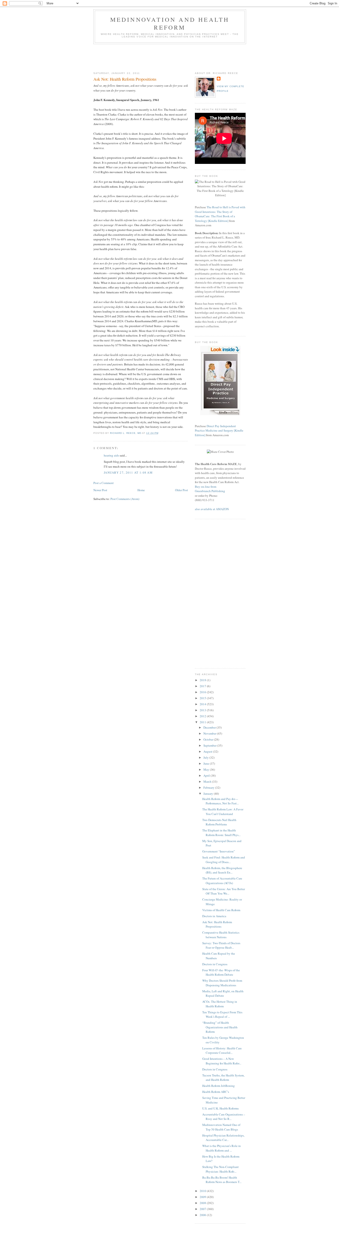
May (206, 769)
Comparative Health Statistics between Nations (220, 934)
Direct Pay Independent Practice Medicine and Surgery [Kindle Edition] (219, 430)
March (207, 781)
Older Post (181, 490)
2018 (203, 680)
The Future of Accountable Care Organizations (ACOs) (222, 880)
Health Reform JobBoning (218, 1086)
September (210, 745)
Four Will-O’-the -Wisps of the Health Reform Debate (221, 972)
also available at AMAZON (212, 509)
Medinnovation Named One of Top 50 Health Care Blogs (221, 1127)
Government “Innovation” (218, 851)
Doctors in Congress (214, 964)
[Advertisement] (177, 56)
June (206, 763)
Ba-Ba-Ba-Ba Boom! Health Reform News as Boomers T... (221, 1179)
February (209, 787)
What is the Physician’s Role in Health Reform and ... (221, 1148)
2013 (203, 710)
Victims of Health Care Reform (221, 910)
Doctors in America (214, 916)
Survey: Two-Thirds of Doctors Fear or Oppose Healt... (221, 945)
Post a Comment (103, 483)
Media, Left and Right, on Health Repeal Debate (223, 993)
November (210, 733)
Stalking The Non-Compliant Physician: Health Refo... (220, 1169)
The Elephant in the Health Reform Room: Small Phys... (221, 832)
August (208, 751)
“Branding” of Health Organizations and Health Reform (220, 1027)
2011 (203, 722)
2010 (203, 1191)
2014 (203, 704)
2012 (203, 716)
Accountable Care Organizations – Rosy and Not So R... (223, 1116)
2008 (203, 1203)
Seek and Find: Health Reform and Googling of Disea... (223, 859)
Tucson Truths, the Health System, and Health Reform (223, 1077)
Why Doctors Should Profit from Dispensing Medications (222, 982)
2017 (203, 686)
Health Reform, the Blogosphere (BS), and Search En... (222, 870)
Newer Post (100, 490)
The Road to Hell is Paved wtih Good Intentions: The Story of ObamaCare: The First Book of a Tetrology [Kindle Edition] (220, 214)
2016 (203, 692)
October (208, 739)
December (210, 727)
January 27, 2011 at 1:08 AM (128, 472)
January (208, 793)
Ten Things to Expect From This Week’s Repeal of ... (222, 1014)
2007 (203, 1209)
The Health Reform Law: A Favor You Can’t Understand (222, 811)
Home (141, 490)
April (207, 775)
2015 (203, 698)
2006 (203, 1215)
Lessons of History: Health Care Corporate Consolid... (222, 1050)
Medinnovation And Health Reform (169, 23)
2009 (203, 1197)
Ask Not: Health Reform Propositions (217, 924)
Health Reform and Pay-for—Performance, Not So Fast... (220, 801)
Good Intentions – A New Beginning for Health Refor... (221, 1061)
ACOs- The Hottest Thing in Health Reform (219, 1003)
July (206, 757)
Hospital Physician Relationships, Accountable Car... (223, 1137)
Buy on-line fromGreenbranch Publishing (210, 488)
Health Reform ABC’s (215, 1092)
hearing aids (111, 455)
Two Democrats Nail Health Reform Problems (219, 822)
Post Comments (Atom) (124, 499)
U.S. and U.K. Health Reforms (220, 1108)
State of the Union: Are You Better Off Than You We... (223, 891)
